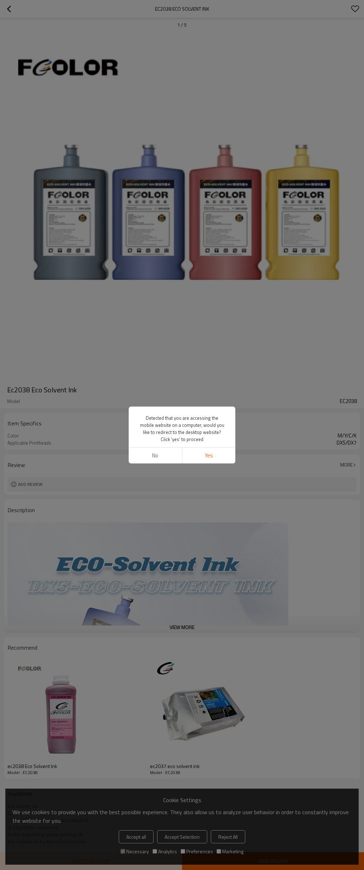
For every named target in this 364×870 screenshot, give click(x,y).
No (155, 455)
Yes (209, 455)
